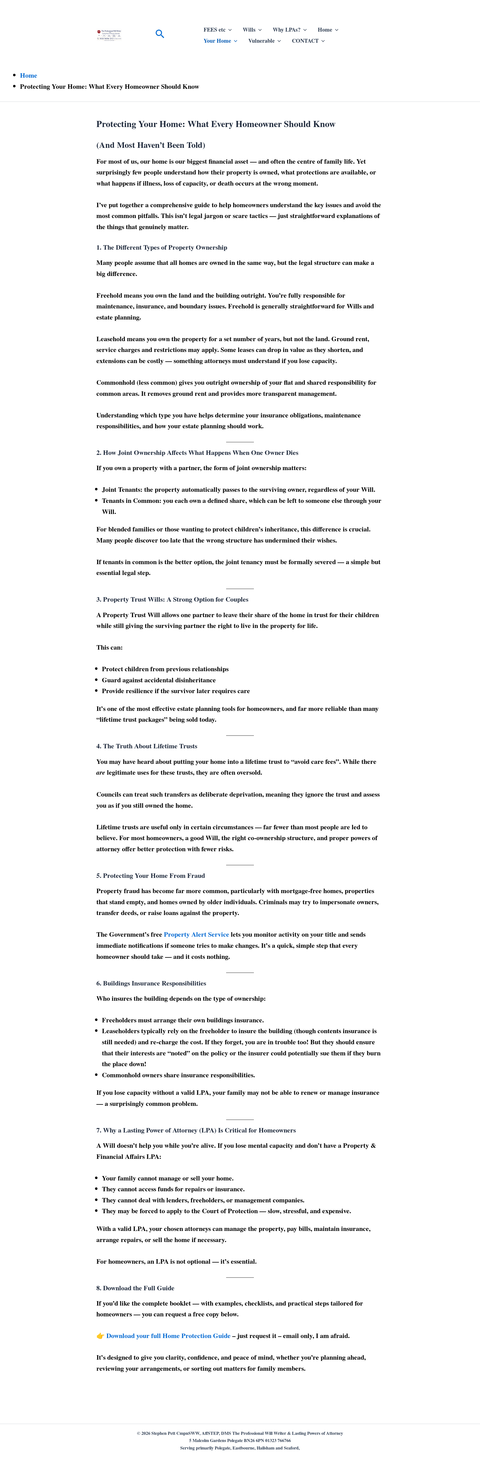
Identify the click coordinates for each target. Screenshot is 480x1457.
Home (325, 30)
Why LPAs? (287, 30)
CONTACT (305, 41)
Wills (249, 30)
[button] (160, 35)
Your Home (217, 41)
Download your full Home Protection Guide (168, 1335)
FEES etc (215, 30)
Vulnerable (261, 41)
